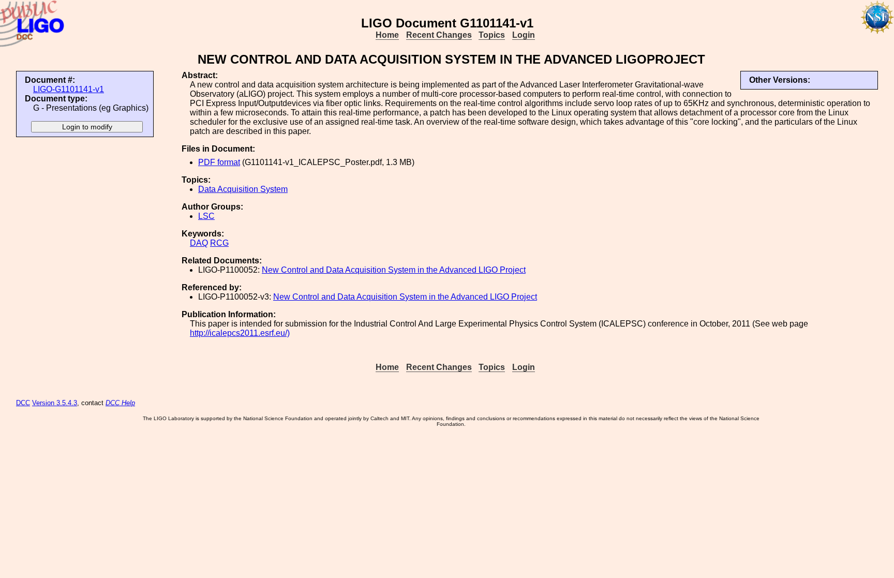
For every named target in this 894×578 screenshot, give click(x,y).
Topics (492, 35)
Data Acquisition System (243, 189)
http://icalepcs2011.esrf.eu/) (240, 333)
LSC (206, 216)
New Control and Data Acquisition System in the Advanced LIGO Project (394, 269)
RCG (219, 243)
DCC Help (120, 403)
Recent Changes (439, 35)
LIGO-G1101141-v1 (68, 89)
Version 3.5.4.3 (54, 403)
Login (523, 35)
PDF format (219, 162)
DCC (23, 403)
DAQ (199, 243)
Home (387, 35)
